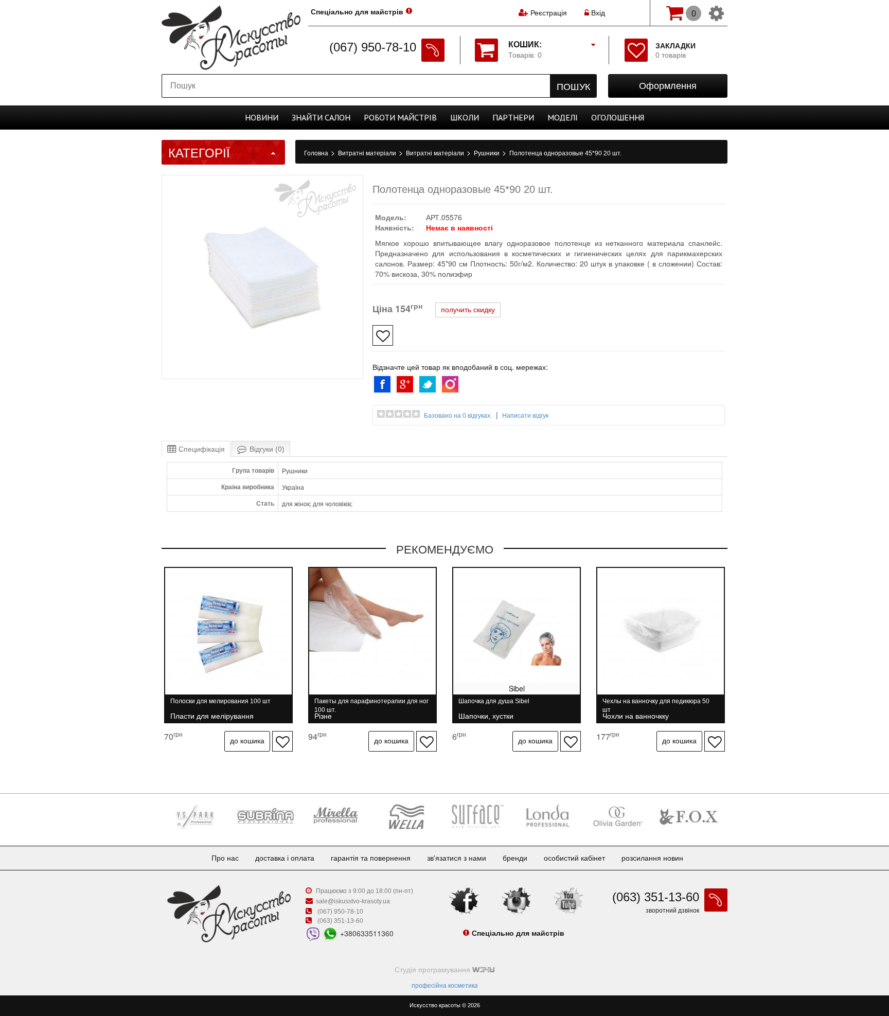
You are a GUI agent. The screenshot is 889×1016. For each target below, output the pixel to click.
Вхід (597, 13)
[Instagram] (516, 900)
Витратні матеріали (368, 153)
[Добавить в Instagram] (450, 384)
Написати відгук (525, 415)
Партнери (513, 117)
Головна (317, 153)
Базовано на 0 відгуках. (458, 415)
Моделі (562, 117)
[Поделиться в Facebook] (382, 384)
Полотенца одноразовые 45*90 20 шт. (565, 153)
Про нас (225, 858)
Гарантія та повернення (371, 858)
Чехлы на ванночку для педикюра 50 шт (655, 706)
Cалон (321, 117)
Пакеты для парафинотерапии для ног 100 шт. (371, 706)
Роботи (400, 117)
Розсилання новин (652, 858)
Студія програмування (433, 970)
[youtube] (568, 900)
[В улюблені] (382, 335)
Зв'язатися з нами (456, 858)
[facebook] (464, 900)
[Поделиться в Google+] (405, 384)
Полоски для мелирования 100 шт (220, 706)
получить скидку (468, 310)
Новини (261, 117)
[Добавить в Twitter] (427, 384)
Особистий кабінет (574, 858)
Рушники (487, 153)
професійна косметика (445, 985)
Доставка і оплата (284, 858)
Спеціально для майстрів (357, 12)
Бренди (515, 858)
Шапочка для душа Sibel (493, 706)
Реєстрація (548, 13)
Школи (464, 117)
